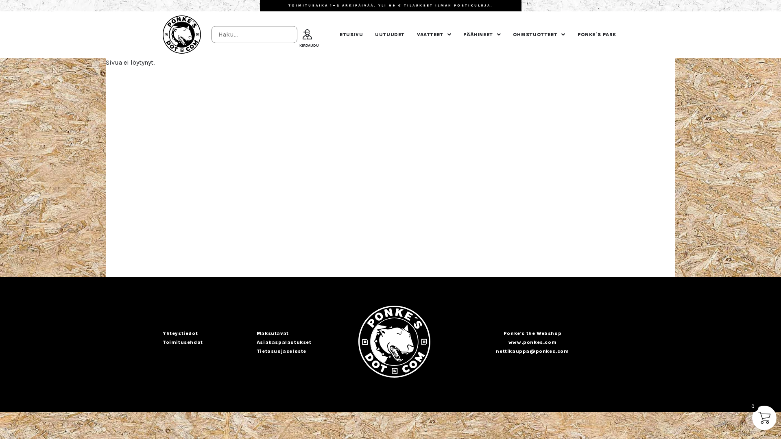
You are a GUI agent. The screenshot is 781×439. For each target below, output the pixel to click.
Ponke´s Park (597, 34)
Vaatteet (430, 34)
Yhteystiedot (180, 333)
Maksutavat (273, 333)
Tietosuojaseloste (281, 351)
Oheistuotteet (535, 34)
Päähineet (478, 34)
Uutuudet (390, 34)
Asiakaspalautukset (284, 342)
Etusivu (351, 34)
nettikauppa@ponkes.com (532, 351)
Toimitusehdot (183, 342)
